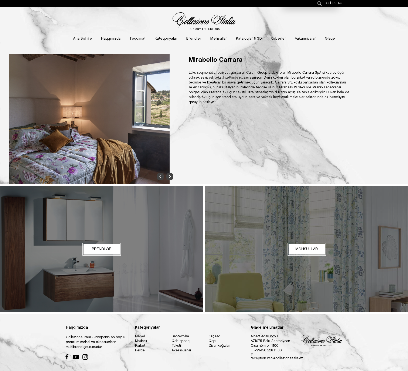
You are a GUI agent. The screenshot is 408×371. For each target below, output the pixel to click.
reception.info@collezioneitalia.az (277, 358)
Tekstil (176, 345)
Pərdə (140, 350)
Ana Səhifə (82, 38)
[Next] (169, 176)
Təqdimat (137, 38)
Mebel (140, 336)
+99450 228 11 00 (268, 350)
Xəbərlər (278, 38)
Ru (340, 3)
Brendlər (193, 38)
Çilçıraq (214, 336)
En (334, 3)
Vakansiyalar (305, 38)
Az (327, 3)
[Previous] (160, 176)
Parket (140, 345)
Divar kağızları (219, 345)
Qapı (212, 341)
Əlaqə (330, 38)
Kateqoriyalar (165, 38)
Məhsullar (218, 38)
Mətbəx (141, 341)
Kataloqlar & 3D (249, 38)
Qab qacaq (181, 341)
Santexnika (180, 336)
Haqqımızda (110, 38)
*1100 (274, 345)
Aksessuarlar (181, 350)
